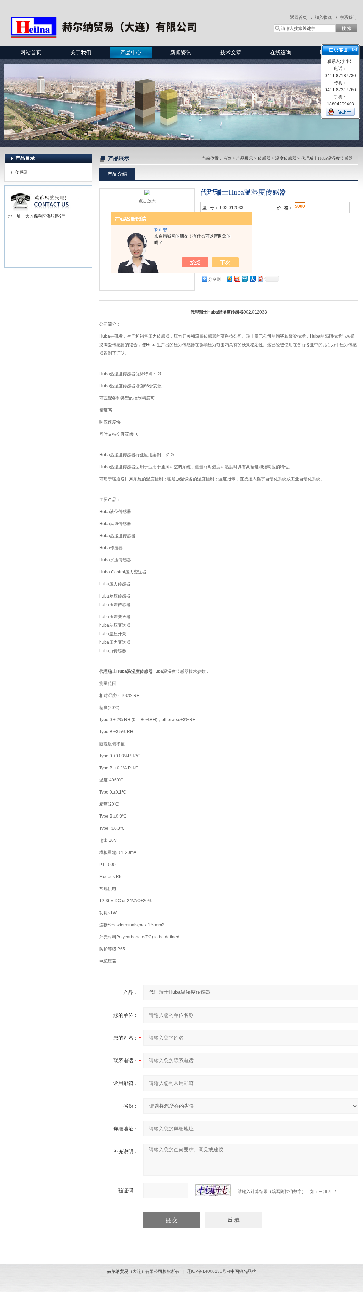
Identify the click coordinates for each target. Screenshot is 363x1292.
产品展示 (244, 158)
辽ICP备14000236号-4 (208, 1271)
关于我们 (80, 52)
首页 (227, 158)
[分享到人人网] (252, 278)
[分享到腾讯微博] (244, 278)
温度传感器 (285, 158)
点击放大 (147, 200)
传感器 (21, 172)
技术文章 (230, 52)
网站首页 (30, 52)
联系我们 (348, 17)
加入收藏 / (326, 17)
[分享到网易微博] (260, 278)
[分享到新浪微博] (237, 278)
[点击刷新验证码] (213, 1190)
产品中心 (130, 52)
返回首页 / (301, 17)
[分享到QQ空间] (229, 278)
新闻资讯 (180, 52)
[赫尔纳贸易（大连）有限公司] (107, 16)
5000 (300, 206)
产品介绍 (117, 174)
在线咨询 (280, 52)
